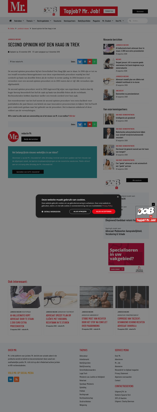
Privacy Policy (107, 206)
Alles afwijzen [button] (80, 211)
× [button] (118, 197)
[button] (51, 211)
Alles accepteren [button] (103, 211)
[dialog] (78, 206)
